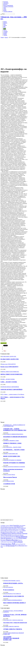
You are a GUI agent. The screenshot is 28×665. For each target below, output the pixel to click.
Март (4, 24)
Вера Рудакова (8, 527)
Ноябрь (5, 33)
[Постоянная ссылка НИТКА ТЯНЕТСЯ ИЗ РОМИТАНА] (10, 371)
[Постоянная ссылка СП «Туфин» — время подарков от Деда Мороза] (12, 394)
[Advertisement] (14, 52)
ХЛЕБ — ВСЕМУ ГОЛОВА (9, 382)
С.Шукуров (3, 541)
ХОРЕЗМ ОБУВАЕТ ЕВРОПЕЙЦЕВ (11, 389)
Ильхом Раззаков (10, 530)
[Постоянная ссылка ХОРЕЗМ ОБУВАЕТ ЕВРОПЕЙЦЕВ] (10, 386)
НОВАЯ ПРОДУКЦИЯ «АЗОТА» (13, 583)
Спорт (4, 9)
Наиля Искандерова (6, 535)
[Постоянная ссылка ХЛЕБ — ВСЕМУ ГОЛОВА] (8, 379)
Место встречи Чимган (10, 477)
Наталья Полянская (10, 536)
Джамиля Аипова (12, 529)
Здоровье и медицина (8, 6)
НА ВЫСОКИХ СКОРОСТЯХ (10, 359)
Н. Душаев (17, 532)
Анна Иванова (17, 526)
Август (5, 30)
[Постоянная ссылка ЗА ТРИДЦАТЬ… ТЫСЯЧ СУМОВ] (12, 447)
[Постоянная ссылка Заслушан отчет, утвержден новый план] (13, 620)
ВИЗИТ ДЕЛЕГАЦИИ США (11, 456)
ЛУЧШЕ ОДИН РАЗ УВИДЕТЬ (12, 629)
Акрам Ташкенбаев (14, 525)
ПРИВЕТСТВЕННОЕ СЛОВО (12, 443)
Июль (4, 29)
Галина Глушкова (4, 529)
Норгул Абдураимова (14, 538)
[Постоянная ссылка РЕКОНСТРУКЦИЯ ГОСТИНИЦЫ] (12, 460)
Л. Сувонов (20, 530)
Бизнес (4, 10)
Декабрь (5, 35)
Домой (2, 37)
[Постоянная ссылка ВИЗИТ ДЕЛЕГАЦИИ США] (10, 453)
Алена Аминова (22, 525)
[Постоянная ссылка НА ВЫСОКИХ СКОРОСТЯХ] (8, 356)
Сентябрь (5, 31)
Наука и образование (8, 5)
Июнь (4, 27)
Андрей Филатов (11, 526)
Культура (5, 4)
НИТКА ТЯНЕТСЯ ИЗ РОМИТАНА (11, 374)
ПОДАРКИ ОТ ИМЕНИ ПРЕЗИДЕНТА (15, 436)
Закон (4, 7)
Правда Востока (12, 540)
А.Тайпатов (7, 525)
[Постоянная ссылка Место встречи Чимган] (9, 474)
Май (4, 26)
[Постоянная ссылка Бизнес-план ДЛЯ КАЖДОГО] (8, 364)
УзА (13, 544)
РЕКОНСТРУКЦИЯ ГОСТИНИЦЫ (14, 462)
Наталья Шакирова (21, 536)
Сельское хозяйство (7, 11)
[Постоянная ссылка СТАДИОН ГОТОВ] (8, 481)
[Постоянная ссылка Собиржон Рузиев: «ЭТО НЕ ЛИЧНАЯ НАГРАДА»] (15, 612)
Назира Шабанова (12, 533)
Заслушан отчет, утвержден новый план (15, 622)
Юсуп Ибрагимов (19, 545)
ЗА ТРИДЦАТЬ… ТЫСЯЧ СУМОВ (13, 449)
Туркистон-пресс (6, 544)
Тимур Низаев (18, 541)
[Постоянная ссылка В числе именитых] (8, 587)
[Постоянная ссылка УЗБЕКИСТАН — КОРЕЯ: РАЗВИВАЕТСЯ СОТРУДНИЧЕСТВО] (15, 426)
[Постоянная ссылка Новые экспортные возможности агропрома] (14, 466)
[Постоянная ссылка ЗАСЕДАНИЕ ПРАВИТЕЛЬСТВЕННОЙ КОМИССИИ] (15, 634)
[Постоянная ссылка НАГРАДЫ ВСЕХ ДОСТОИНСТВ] (12, 593)
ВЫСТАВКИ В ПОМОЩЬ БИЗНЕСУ (14, 602)
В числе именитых (8, 589)
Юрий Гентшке (10, 545)
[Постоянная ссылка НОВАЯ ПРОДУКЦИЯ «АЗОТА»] (11, 580)
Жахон (22, 529)
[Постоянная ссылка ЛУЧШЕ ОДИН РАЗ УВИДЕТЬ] (11, 626)
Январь (5, 21)
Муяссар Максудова (10, 532)
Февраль (5, 22)
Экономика (5, 2)
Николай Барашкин (6, 538)
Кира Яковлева (15, 530)
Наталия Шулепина (16, 535)
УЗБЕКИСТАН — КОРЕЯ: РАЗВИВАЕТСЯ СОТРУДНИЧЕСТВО (14, 429)
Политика (5, 1)
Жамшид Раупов (18, 529)
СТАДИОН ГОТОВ (9, 483)
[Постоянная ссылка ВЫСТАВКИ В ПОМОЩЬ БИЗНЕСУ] (12, 600)
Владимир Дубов (16, 527)
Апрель (5, 25)
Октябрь (5, 32)
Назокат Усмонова (22, 533)
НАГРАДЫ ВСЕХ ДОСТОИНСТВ (13, 596)
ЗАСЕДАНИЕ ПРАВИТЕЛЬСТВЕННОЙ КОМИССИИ (11, 638)
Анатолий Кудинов (4, 526)
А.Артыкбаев (3, 525)
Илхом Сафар (4, 530)
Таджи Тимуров (9, 541)
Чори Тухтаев (17, 544)
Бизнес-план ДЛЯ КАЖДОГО (9, 366)
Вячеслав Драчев (23, 527)
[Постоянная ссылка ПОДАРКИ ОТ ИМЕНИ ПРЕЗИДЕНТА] (13, 434)
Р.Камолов (20, 540)
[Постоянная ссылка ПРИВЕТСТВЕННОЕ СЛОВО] (11, 440)
